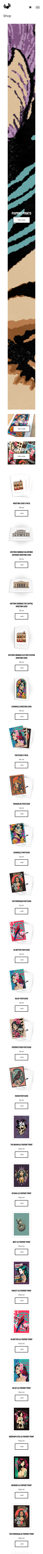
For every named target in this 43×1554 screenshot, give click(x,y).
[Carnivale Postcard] (21, 823)
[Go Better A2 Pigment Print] (21, 1309)
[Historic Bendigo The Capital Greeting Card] (21, 574)
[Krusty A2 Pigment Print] (21, 1261)
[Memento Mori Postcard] (21, 1017)
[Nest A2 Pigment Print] (21, 1212)
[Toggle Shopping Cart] (30, 7)
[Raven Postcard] (21, 1066)
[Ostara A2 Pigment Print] (21, 1163)
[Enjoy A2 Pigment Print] (21, 1358)
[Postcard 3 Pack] (21, 725)
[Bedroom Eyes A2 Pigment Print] (21, 1407)
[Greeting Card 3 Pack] (21, 473)
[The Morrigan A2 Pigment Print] (21, 1504)
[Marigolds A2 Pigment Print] (21, 1553)
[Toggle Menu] (38, 7)
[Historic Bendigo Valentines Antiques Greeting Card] (21, 522)
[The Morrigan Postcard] (21, 871)
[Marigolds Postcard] (21, 774)
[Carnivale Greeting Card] (21, 677)
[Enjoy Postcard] (21, 969)
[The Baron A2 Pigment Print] (21, 1115)
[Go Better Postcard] (21, 920)
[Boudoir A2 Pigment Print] (21, 1455)
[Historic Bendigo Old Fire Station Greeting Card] (21, 625)
